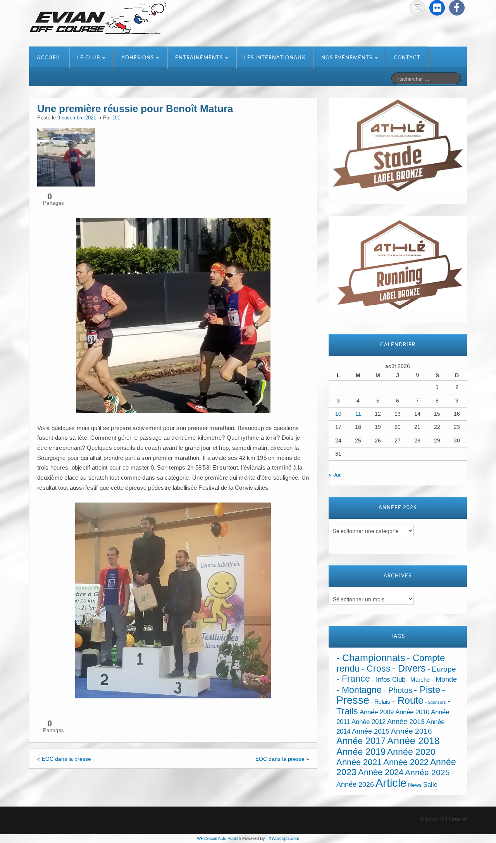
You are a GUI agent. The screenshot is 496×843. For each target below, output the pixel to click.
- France (353, 679)
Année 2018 (413, 741)
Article (390, 782)
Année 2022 (406, 762)
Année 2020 (411, 752)
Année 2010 (412, 712)
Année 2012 (368, 722)
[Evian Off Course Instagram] (417, 8)
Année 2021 (359, 762)
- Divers (409, 668)
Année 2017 (361, 741)
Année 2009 (377, 712)
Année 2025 (427, 772)
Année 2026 (355, 784)
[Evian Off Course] (98, 19)
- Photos (397, 690)
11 (358, 414)
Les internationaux (274, 57)
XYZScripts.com (284, 838)
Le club (89, 57)
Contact (407, 57)
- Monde (444, 679)
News (415, 785)
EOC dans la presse (66, 759)
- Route (408, 700)
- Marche (418, 680)
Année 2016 (411, 731)
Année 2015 (370, 731)
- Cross (376, 668)
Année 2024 (380, 772)
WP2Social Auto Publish (219, 838)
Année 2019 (361, 751)
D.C (116, 118)
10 (338, 414)
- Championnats (370, 658)
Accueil (49, 57)
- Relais (380, 701)
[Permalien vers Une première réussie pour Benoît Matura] (66, 157)
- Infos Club (388, 679)
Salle (430, 784)
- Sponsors (435, 702)
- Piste (427, 690)
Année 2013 (406, 722)
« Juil (335, 475)
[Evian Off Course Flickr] (437, 8)
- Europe (441, 669)
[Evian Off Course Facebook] (457, 8)
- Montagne (359, 690)
